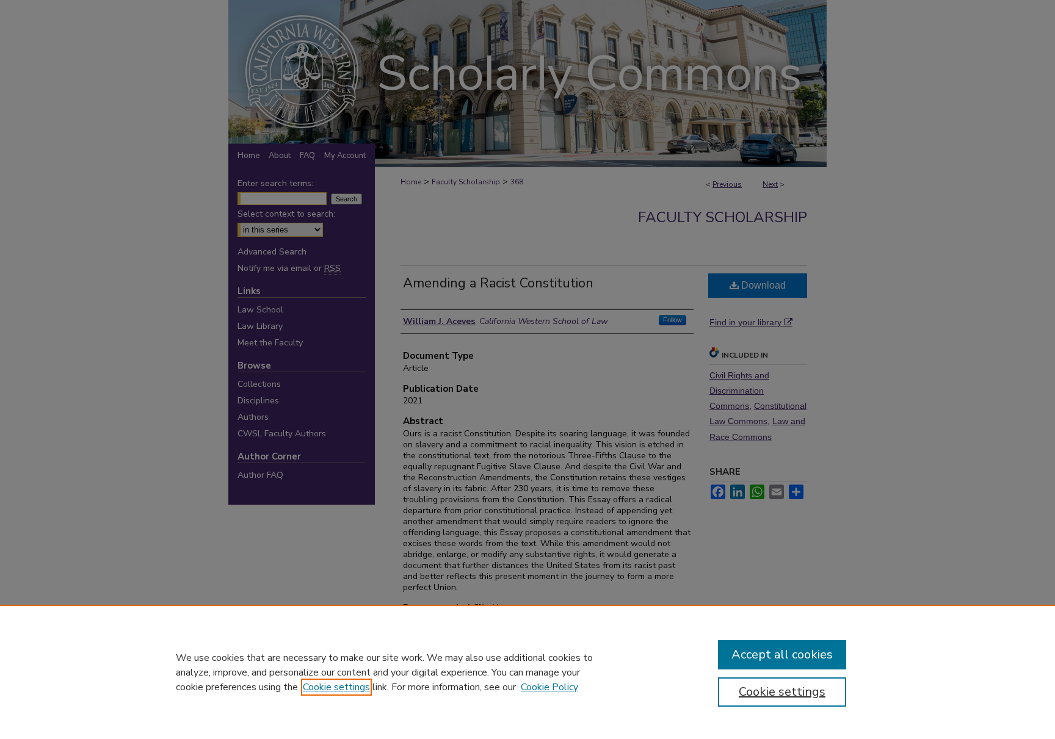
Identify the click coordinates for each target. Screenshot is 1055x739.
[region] (527, 672)
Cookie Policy (549, 687)
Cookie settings (336, 687)
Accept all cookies (782, 654)
